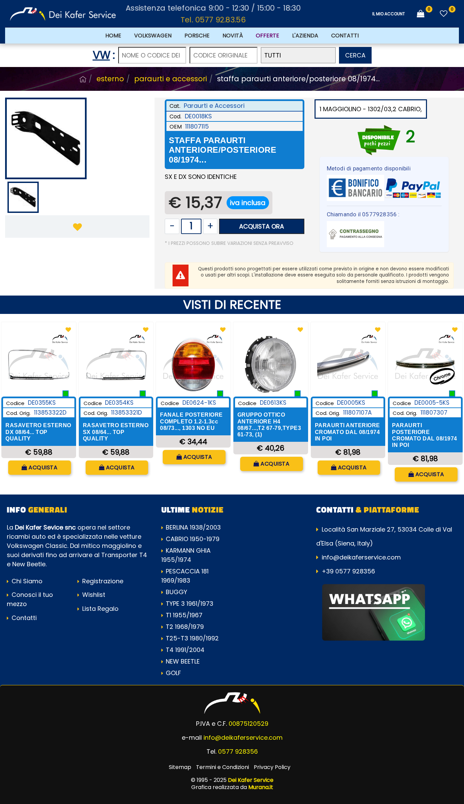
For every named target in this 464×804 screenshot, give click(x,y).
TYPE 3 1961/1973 (189, 603)
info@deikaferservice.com (361, 557)
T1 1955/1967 (184, 615)
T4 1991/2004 (185, 650)
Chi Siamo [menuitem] (26, 581)
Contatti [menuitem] (345, 35)
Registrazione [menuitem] (102, 581)
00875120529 (248, 723)
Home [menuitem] (113, 35)
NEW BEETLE (183, 661)
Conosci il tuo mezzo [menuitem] (30, 599)
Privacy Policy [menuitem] (272, 767)
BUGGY (176, 592)
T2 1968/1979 (185, 626)
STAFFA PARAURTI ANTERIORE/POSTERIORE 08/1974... (298, 79)
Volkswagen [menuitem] (153, 35)
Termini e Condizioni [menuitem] (222, 767)
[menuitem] (267, 35)
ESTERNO (110, 79)
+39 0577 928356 (348, 571)
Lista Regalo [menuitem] (100, 608)
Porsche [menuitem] (197, 35)
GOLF (173, 673)
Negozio (82, 79)
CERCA (355, 55)
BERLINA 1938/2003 (193, 527)
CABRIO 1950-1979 (192, 539)
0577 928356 (238, 751)
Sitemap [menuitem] (180, 767)
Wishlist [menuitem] (93, 594)
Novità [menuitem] (232, 35)
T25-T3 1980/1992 (192, 638)
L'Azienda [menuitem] (305, 35)
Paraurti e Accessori (170, 79)
